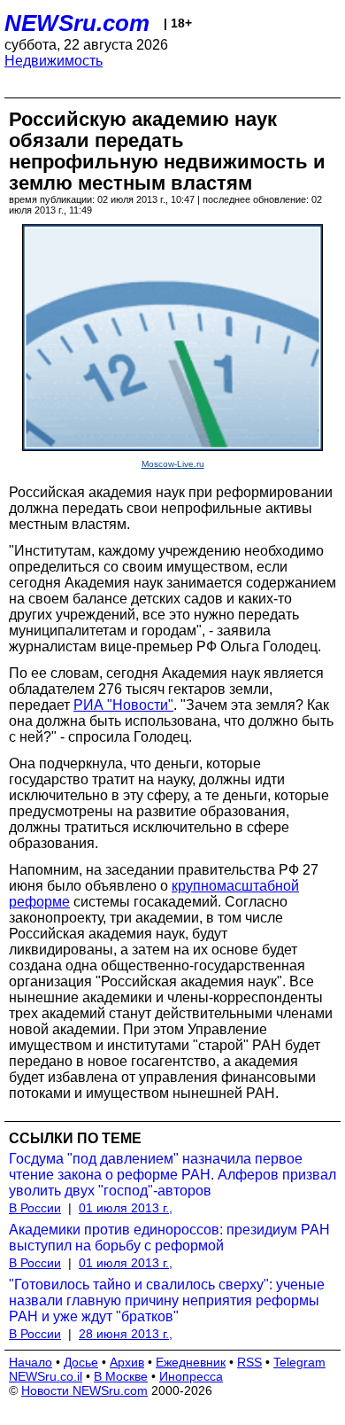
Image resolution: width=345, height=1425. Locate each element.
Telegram (299, 1362)
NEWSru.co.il (45, 1376)
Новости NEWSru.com (84, 1390)
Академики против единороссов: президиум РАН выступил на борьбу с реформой (169, 1237)
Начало (30, 1362)
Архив (127, 1362)
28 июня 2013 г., (125, 1334)
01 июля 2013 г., (125, 1208)
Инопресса (191, 1376)
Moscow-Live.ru (173, 464)
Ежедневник (191, 1362)
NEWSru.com (77, 23)
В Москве (121, 1376)
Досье (81, 1362)
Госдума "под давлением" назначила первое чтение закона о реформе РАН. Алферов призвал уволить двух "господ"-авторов (172, 1174)
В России (35, 1208)
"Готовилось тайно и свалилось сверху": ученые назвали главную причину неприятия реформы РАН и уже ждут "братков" (167, 1300)
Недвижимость (53, 60)
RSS (249, 1362)
